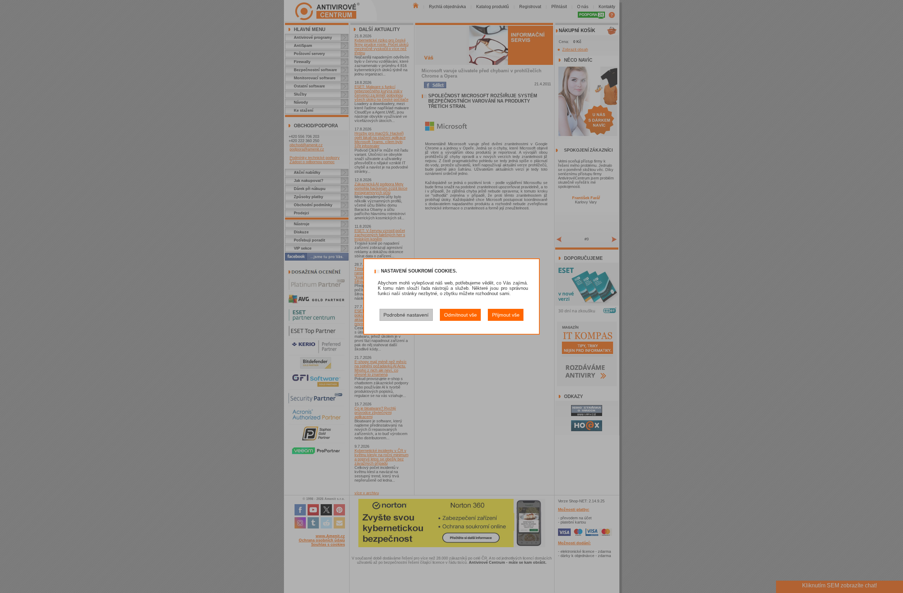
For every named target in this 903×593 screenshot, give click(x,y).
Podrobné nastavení (406, 315)
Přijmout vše (506, 315)
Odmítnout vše (460, 315)
